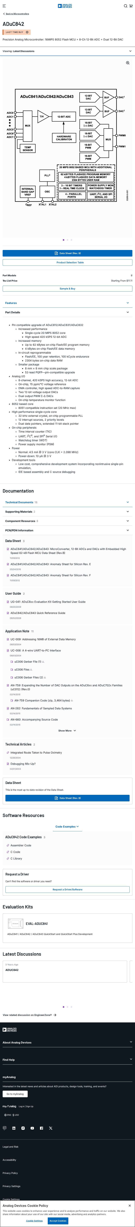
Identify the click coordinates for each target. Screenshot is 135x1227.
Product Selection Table (70, 262)
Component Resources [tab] (21, 521)
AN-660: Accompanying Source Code (34, 719)
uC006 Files (22, 669)
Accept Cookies (58, 1220)
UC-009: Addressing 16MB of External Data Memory (43, 639)
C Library (16, 858)
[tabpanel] (67, 398)
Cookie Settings (11, 1199)
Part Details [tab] (12, 312)
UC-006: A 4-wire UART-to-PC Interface (36, 650)
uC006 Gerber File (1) (28, 661)
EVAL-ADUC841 (37, 924)
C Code (15, 852)
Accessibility (9, 1159)
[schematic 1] (67, 147)
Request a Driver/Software (67, 889)
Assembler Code (21, 845)
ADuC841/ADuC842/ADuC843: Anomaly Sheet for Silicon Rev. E (51, 564)
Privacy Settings (11, 1186)
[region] (67, 1213)
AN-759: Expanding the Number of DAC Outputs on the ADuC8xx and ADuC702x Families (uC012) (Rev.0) (66, 687)
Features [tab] (11, 303)
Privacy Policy (10, 1173)
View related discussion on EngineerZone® (27, 1015)
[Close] (129, 1205)
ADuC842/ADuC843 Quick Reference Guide (38, 613)
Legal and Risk (10, 1146)
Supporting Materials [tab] (20, 511)
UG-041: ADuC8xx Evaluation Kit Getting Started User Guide (48, 601)
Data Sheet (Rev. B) (70, 253)
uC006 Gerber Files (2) (29, 677)
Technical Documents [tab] (21, 502)
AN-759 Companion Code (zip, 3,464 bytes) (42, 700)
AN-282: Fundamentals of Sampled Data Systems (41, 708)
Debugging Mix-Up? (23, 763)
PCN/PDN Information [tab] (19, 530)
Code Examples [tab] (65, 826)
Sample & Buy (67, 288)
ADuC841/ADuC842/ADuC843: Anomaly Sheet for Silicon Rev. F (51, 575)
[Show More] (67, 730)
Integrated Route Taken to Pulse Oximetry (36, 752)
